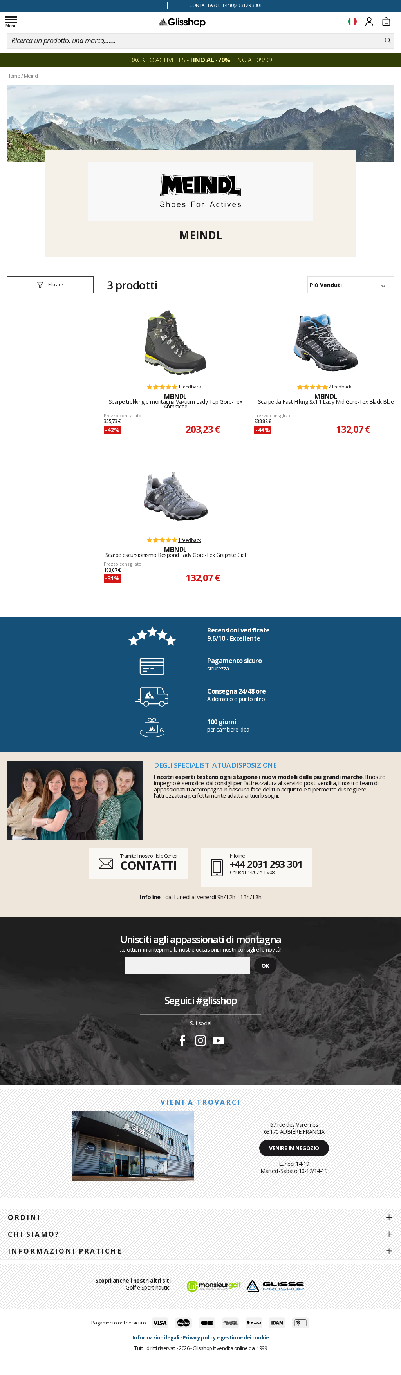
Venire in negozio (294, 1148)
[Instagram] (200, 1041)
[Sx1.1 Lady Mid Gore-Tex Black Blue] (326, 342)
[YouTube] (218, 1041)
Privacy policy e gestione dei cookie (226, 1337)
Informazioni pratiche (65, 1251)
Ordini (24, 1217)
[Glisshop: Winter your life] (182, 22)
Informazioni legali (155, 1337)
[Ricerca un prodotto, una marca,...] (388, 41)
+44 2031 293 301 (266, 864)
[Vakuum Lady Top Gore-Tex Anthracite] (175, 342)
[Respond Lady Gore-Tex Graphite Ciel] (175, 496)
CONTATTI (148, 865)
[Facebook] (182, 1041)
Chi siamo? (34, 1234)
